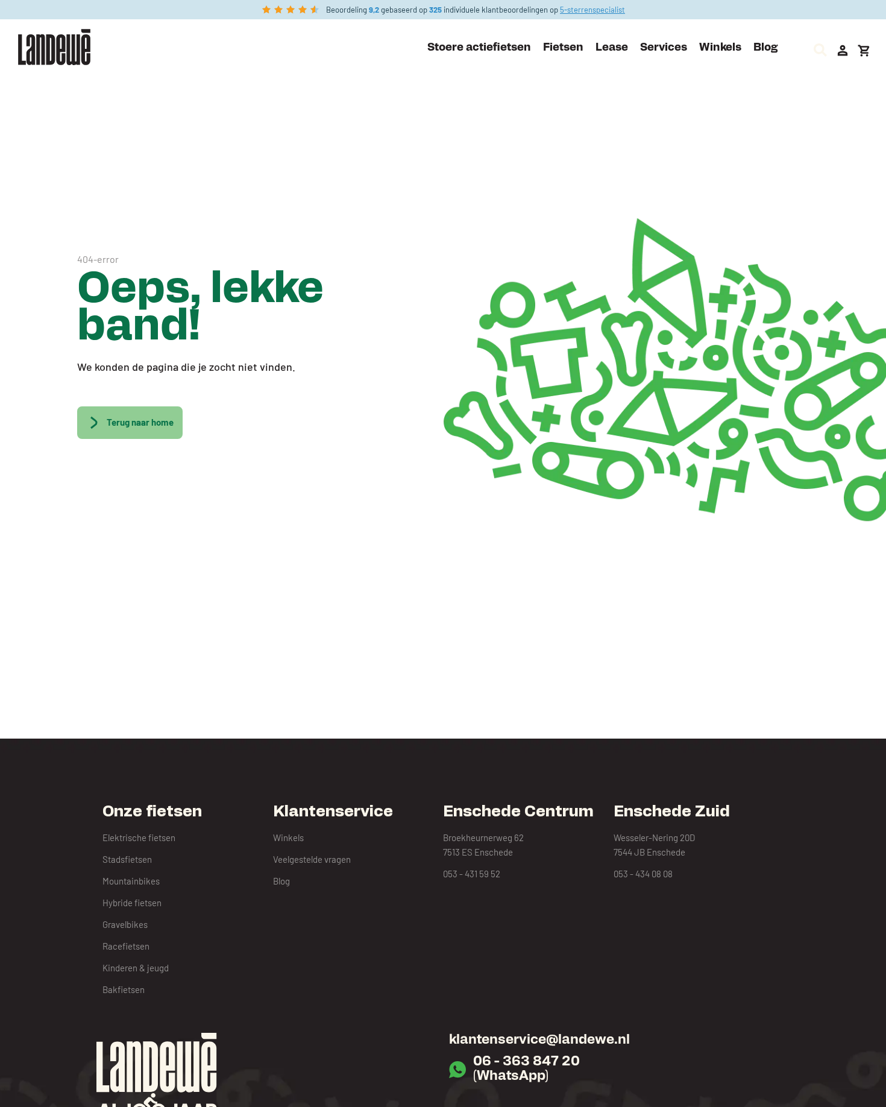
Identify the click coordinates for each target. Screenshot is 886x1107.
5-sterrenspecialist (592, 9)
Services (663, 48)
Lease (611, 48)
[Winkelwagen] (864, 50)
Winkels (720, 48)
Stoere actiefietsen (479, 48)
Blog (765, 48)
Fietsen (563, 48)
